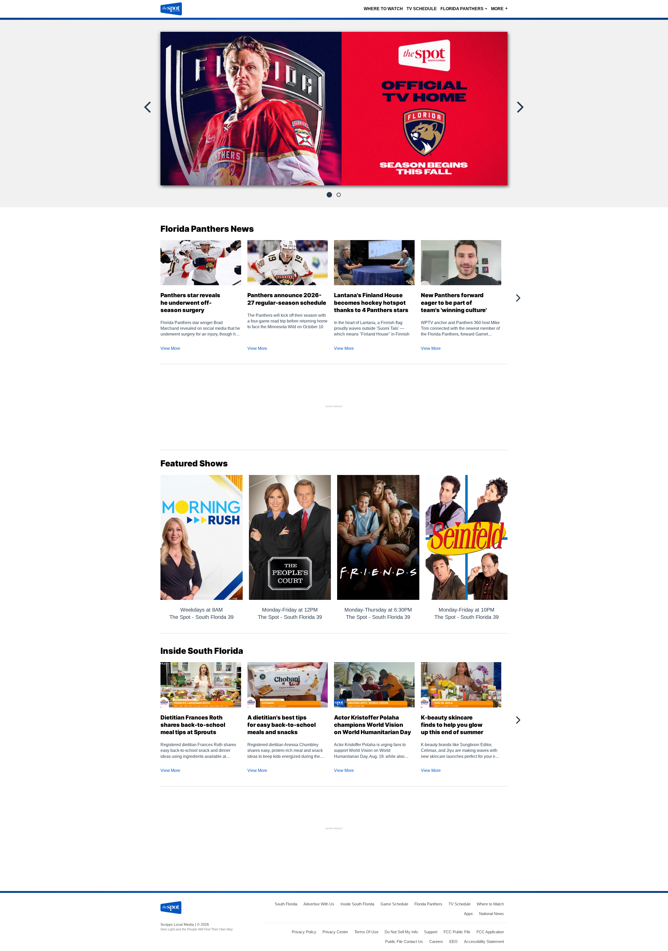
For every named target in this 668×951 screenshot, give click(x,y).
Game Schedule (394, 904)
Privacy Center (335, 932)
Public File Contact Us (404, 941)
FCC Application (490, 932)
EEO (453, 941)
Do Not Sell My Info (401, 932)
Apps (468, 913)
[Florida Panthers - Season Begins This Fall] (334, 110)
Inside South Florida (357, 904)
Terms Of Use (366, 932)
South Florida (286, 904)
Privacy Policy (304, 932)
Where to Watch (383, 9)
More (499, 8)
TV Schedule (422, 9)
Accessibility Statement (484, 941)
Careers (436, 941)
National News (491, 913)
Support (430, 932)
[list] (334, 108)
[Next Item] (519, 107)
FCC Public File (457, 932)
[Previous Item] (148, 107)
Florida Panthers (463, 9)
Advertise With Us (318, 904)
